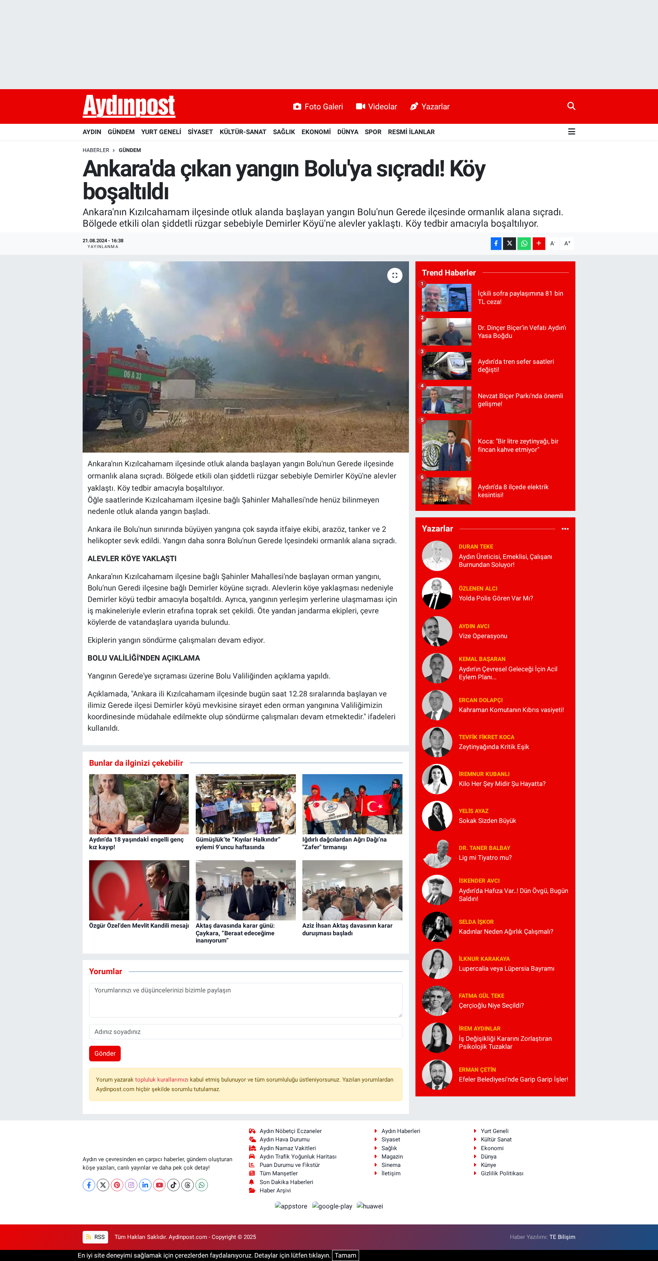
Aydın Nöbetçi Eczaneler (291, 1131)
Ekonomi (492, 1148)
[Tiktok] (173, 1185)
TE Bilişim (562, 1237)
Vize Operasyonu (483, 636)
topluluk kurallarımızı (162, 1079)
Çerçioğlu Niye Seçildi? (491, 1005)
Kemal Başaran (482, 659)
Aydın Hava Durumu (285, 1139)
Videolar (382, 106)
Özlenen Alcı (478, 588)
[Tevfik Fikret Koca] (437, 741)
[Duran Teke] (437, 555)
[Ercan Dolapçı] (437, 704)
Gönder (105, 1053)
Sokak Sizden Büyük (487, 820)
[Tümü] (565, 529)
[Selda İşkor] (437, 926)
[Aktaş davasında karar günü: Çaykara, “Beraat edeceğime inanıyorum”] (246, 890)
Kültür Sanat (496, 1139)
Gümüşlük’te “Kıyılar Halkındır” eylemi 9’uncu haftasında (238, 843)
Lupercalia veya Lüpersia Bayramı (506, 968)
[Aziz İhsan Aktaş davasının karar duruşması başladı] (352, 890)
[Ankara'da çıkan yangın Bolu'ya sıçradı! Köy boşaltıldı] (246, 357)
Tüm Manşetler (279, 1173)
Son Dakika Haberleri (286, 1182)
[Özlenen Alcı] (437, 593)
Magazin (392, 1156)
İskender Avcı (479, 880)
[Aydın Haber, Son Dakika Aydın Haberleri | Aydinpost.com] (129, 107)
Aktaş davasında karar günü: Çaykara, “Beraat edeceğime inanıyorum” (235, 933)
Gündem (130, 150)
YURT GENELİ (161, 132)
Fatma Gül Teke (481, 995)
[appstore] (292, 1206)
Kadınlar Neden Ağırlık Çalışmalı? (506, 931)
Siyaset (391, 1139)
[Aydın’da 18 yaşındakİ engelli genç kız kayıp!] (139, 804)
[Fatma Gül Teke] (437, 1000)
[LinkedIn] (145, 1185)
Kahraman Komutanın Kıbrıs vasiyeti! (511, 710)
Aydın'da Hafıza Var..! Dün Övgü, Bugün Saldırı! (513, 895)
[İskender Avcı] (437, 889)
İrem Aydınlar (480, 1028)
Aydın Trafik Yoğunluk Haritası (298, 1156)
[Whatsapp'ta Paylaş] (524, 243)
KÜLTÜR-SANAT (243, 132)
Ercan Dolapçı (481, 700)
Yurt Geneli (495, 1131)
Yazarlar (436, 106)
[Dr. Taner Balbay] (437, 852)
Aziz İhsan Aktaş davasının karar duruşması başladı (347, 929)
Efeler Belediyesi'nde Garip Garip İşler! (513, 1079)
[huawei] (370, 1206)
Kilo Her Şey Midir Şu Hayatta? (502, 783)
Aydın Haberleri (401, 1131)
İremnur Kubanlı (484, 774)
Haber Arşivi (275, 1190)
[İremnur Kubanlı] (437, 778)
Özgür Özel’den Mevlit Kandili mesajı (139, 925)
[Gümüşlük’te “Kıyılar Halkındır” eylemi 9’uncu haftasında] (246, 804)
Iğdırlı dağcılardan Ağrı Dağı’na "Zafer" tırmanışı (344, 843)
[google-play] (332, 1206)
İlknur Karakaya (484, 958)
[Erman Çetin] (437, 1074)
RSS (99, 1237)
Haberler (96, 150)
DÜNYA (347, 132)
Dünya (489, 1156)
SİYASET (200, 132)
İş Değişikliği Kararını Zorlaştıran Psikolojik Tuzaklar (505, 1042)
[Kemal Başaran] (437, 667)
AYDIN (92, 132)
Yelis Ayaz (474, 811)
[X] (103, 1185)
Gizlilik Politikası (502, 1173)
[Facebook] (89, 1185)
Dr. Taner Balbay (484, 848)
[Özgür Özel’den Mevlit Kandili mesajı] (139, 890)
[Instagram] (131, 1185)
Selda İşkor (476, 922)
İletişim (391, 1173)
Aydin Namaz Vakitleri (288, 1148)
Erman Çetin (477, 1069)
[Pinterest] (117, 1185)
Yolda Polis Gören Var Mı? (496, 598)
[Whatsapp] (201, 1185)
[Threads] (187, 1185)
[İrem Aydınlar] (437, 1037)
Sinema (391, 1165)
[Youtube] (159, 1185)
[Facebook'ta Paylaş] (496, 243)
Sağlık (389, 1148)
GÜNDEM (121, 132)
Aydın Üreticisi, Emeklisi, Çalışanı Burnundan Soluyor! (505, 560)
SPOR (373, 132)
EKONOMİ (316, 132)
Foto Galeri (324, 106)
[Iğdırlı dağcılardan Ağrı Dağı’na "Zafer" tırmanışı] (352, 804)
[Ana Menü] (571, 132)
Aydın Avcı (474, 626)
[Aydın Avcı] (437, 630)
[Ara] (571, 106)
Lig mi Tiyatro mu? (485, 857)
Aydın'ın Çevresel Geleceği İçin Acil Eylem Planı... (508, 673)
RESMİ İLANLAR (411, 132)
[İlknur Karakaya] (437, 963)
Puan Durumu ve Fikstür (290, 1165)
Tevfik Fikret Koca (486, 737)
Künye (488, 1165)
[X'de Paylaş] (509, 243)
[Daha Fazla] (539, 243)
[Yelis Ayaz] (437, 815)
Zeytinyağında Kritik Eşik (494, 747)
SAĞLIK (284, 132)
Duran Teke (476, 546)
